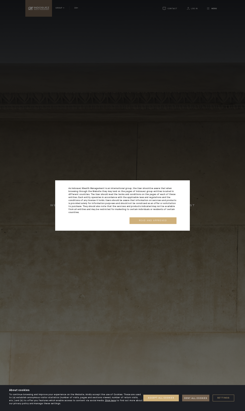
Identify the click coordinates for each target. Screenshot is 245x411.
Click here (110, 401)
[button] (153, 220)
